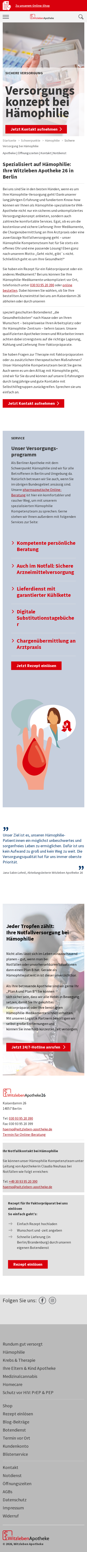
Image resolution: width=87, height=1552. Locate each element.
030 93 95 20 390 (42, 285)
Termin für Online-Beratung (24, 1134)
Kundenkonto (16, 1446)
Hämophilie (52, 140)
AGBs (7, 1491)
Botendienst (14, 1430)
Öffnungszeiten (28, 153)
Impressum (13, 1507)
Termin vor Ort (16, 1438)
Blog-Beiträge (16, 1422)
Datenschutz (15, 1499)
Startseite (9, 140)
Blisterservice (15, 1454)
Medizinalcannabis (20, 1376)
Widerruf (11, 1516)
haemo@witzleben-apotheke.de (27, 1129)
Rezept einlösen (27, 1264)
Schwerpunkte (30, 140)
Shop (7, 1405)
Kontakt (46, 153)
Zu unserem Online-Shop (32, 6)
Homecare (12, 1384)
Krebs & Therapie (19, 1360)
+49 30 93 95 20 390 (23, 1181)
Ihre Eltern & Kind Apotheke (29, 1368)
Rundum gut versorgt (23, 1344)
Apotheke (9, 153)
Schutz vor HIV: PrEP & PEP (28, 1392)
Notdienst (59, 153)
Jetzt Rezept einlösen (36, 665)
